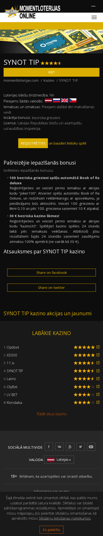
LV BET (12, 394)
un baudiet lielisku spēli (53, 143)
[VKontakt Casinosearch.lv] (59, 447)
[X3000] (98, 355)
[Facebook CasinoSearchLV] (49, 447)
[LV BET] (98, 394)
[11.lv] (98, 363)
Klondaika (14, 402)
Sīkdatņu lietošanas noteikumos (65, 518)
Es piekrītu (51, 529)
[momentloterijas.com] (32, 11)
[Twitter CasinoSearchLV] (80, 447)
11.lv (10, 363)
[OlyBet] (98, 387)
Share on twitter (51, 287)
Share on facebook (51, 272)
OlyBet (12, 386)
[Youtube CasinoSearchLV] (91, 447)
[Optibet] (98, 347)
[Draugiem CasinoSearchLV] (70, 447)
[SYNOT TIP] (98, 371)
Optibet (13, 347)
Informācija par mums (51, 491)
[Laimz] (98, 379)
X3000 (12, 355)
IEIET (51, 72)
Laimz (11, 378)
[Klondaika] (98, 402)
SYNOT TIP (15, 370)
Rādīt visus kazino (52, 413)
